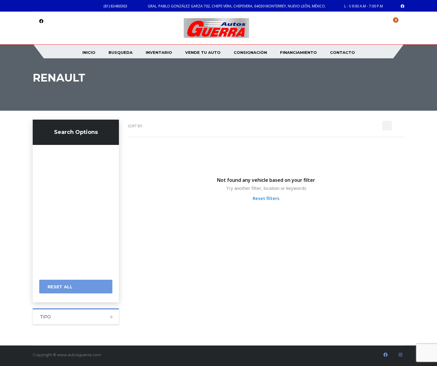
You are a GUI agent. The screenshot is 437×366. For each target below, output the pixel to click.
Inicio (88, 52)
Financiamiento (298, 52)
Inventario (159, 52)
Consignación (250, 52)
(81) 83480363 (115, 6)
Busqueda (121, 52)
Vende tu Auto (203, 52)
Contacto (342, 52)
